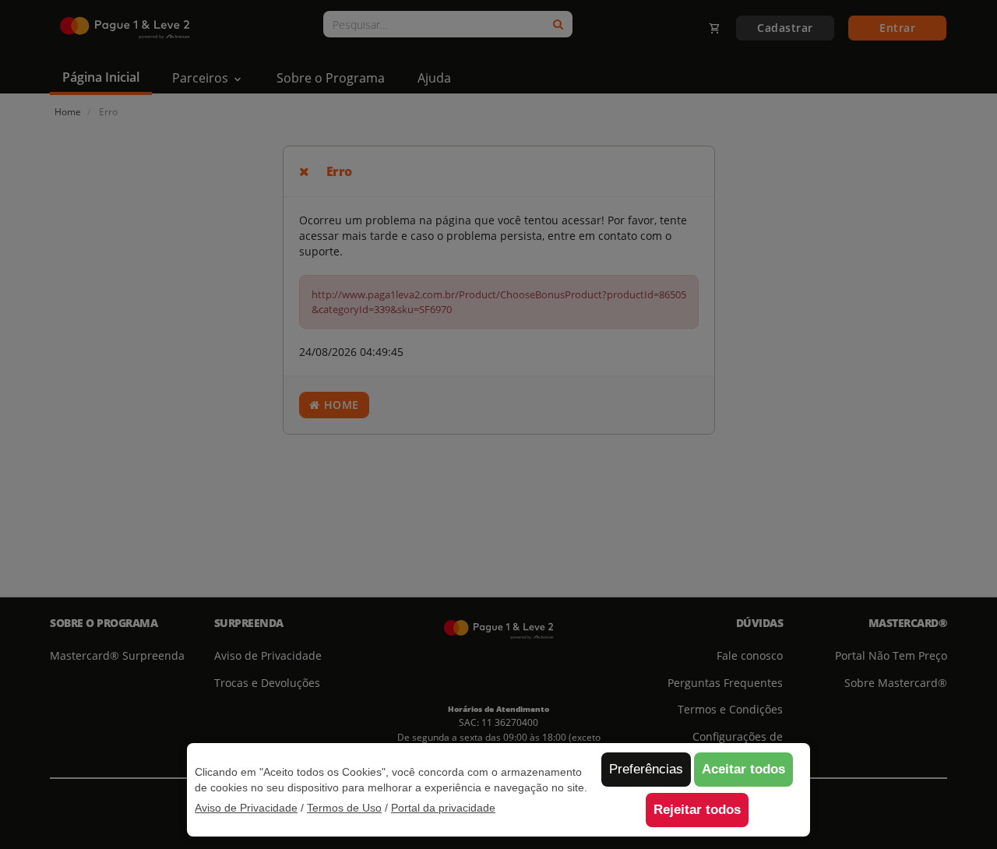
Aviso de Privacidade (246, 807)
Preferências (646, 769)
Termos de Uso (344, 807)
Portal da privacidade (443, 807)
